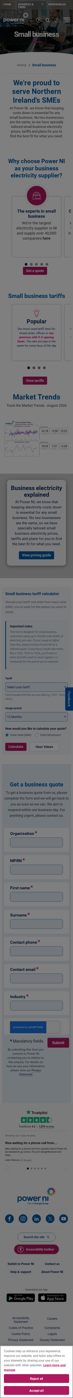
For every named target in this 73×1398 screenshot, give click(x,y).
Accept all (36, 1390)
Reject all (36, 1378)
